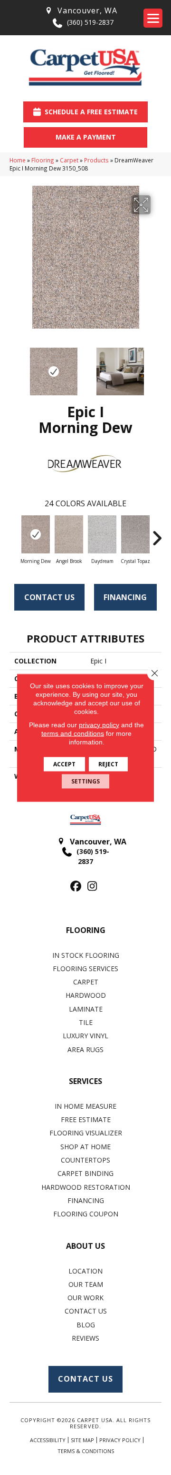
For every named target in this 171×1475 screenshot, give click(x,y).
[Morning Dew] (35, 534)
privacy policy (99, 724)
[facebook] (76, 887)
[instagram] (92, 887)
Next (157, 366)
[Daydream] (102, 534)
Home (18, 160)
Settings (85, 781)
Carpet (69, 160)
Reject (108, 764)
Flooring (42, 160)
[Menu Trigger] (152, 18)
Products (96, 160)
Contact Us (49, 597)
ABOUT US (85, 1246)
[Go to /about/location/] (81, 11)
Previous (14, 366)
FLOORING (85, 930)
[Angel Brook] (69, 534)
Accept (64, 764)
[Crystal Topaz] (135, 534)
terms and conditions (72, 733)
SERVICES (85, 1081)
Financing (125, 597)
